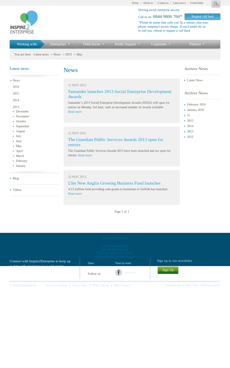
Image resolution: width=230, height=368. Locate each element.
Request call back (203, 16)
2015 (16, 93)
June (19, 141)
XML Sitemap (121, 285)
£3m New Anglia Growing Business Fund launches (114, 183)
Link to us (129, 272)
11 (188, 115)
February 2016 (196, 104)
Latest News (195, 80)
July (18, 136)
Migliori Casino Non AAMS (115, 253)
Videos (17, 190)
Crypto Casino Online (115, 246)
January (21, 165)
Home (135, 2)
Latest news (179, 2)
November (22, 116)
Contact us (163, 2)
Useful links (196, 2)
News (56, 54)
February (21, 161)
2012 (190, 137)
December (22, 111)
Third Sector (92, 44)
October (21, 121)
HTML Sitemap (100, 285)
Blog (16, 178)
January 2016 (195, 110)
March (20, 156)
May (79, 54)
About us (148, 2)
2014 (16, 100)
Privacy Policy (79, 285)
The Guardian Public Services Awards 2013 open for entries (115, 142)
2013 (68, 54)
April (19, 151)
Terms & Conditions (56, 285)
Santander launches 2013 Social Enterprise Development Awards (120, 94)
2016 (16, 86)
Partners (195, 44)
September (22, 126)
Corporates (159, 44)
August (20, 131)
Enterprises (58, 44)
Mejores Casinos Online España (115, 256)
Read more (75, 111)
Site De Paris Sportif (115, 249)
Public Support (126, 44)
